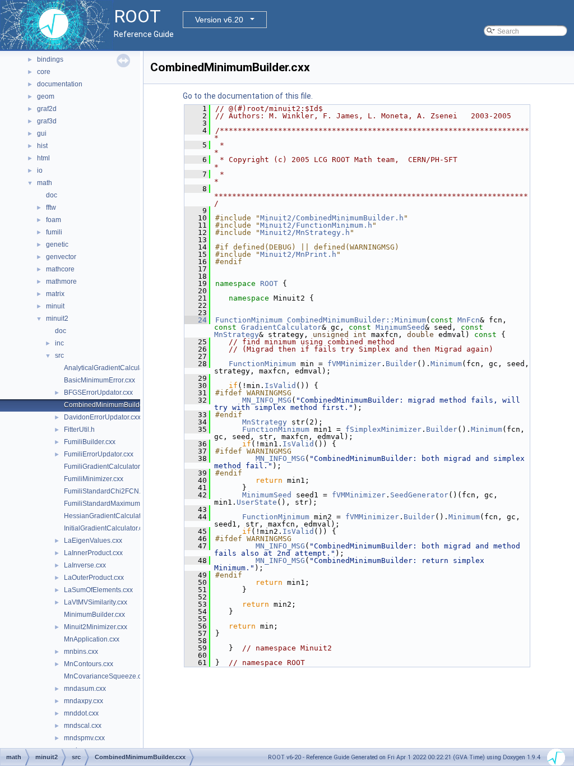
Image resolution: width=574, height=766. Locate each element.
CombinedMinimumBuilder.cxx (110, 405)
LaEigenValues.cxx (93, 540)
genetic (57, 244)
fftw (51, 207)
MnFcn (468, 320)
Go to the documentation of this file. (248, 95)
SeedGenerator (419, 495)
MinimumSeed (400, 327)
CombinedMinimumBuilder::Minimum (356, 320)
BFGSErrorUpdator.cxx (98, 392)
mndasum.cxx (85, 689)
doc (51, 195)
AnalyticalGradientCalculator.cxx (113, 368)
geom (45, 96)
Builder (401, 363)
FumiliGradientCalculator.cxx (107, 466)
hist (42, 146)
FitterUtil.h (79, 429)
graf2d (47, 109)
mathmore (61, 281)
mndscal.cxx (82, 726)
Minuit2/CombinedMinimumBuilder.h (332, 218)
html (43, 158)
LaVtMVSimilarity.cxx (95, 602)
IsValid (280, 385)
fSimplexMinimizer (383, 429)
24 (195, 320)
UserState (257, 502)
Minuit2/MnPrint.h (298, 254)
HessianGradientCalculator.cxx (111, 516)
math (44, 183)
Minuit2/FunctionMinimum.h (316, 225)
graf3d (47, 121)
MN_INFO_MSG (266, 400)
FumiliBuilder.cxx (89, 442)
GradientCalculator (281, 327)
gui (42, 133)
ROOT (269, 283)
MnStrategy (236, 334)
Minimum (446, 363)
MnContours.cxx (88, 664)
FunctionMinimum (249, 320)
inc (59, 343)
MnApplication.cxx (91, 639)
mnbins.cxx (81, 652)
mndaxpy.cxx (83, 701)
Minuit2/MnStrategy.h (305, 232)
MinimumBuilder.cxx (94, 615)
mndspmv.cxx (84, 738)
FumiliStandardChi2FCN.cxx (107, 491)
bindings (50, 59)
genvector (61, 257)
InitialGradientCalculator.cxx (106, 528)
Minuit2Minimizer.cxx (95, 627)
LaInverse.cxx (85, 565)
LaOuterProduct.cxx (94, 578)
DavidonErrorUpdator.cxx (102, 417)
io (40, 170)
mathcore (60, 269)
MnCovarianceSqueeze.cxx (106, 676)
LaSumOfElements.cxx (98, 590)
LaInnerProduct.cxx (93, 553)
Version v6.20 (219, 19)
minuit (55, 306)
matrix (55, 294)
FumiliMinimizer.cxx (93, 479)
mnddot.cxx (81, 713)
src (59, 355)
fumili (54, 232)
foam (53, 220)
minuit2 (57, 318)
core (43, 72)
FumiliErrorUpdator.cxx (98, 454)
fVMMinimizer (354, 363)
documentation (59, 84)
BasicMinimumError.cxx (99, 380)
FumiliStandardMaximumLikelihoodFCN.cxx (131, 503)
